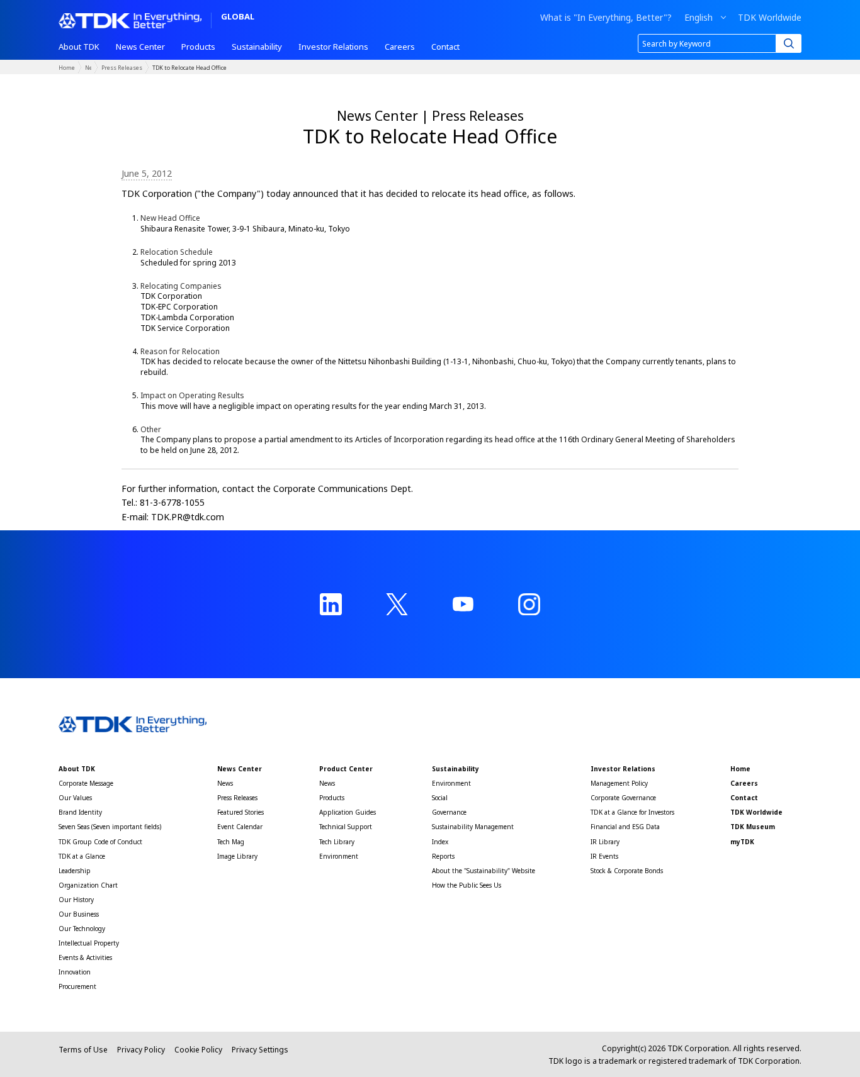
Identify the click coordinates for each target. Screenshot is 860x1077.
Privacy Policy (141, 1049)
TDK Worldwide (769, 18)
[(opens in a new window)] (331, 604)
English (698, 18)
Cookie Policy (198, 1049)
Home (67, 68)
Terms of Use (83, 1049)
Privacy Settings (260, 1049)
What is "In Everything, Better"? (606, 18)
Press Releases (121, 68)
